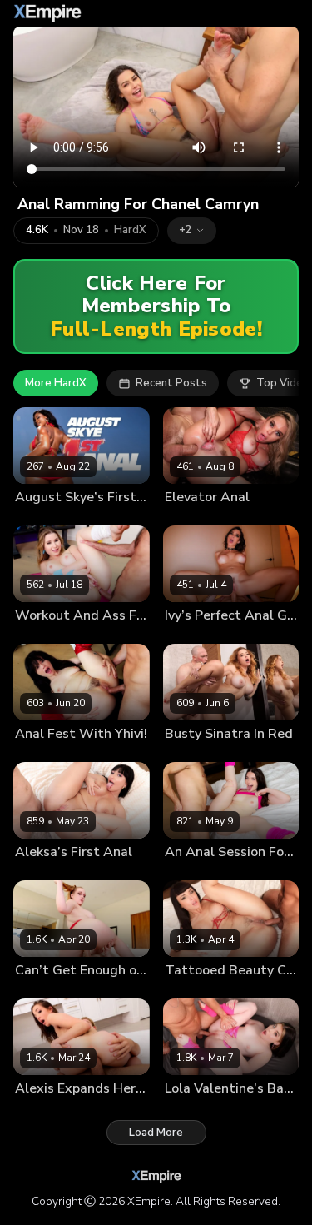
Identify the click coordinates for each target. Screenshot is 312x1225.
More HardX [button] (56, 383)
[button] (191, 230)
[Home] (47, 13)
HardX (130, 230)
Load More (156, 1132)
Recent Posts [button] (171, 383)
